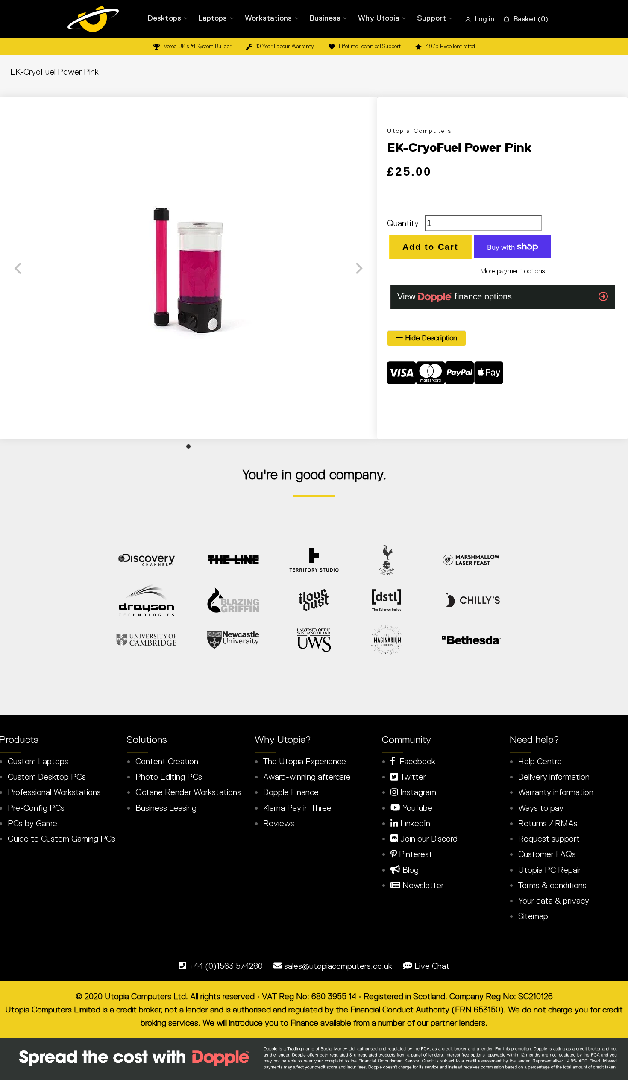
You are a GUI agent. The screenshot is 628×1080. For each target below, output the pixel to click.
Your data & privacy (553, 900)
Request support (549, 838)
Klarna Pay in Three (297, 808)
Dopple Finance (291, 792)
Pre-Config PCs (36, 808)
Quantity (403, 223)
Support (431, 18)
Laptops (213, 18)
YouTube (416, 808)
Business (325, 18)
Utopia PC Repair (549, 870)
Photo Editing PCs (168, 776)
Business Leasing (166, 808)
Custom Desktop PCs (47, 776)
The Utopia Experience (304, 761)
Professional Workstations (54, 792)
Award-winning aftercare (307, 776)
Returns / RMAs (548, 823)
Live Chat (431, 966)
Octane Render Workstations (188, 792)
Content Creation (166, 761)
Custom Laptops (38, 761)
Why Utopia (378, 18)
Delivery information (554, 776)
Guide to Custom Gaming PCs (61, 838)
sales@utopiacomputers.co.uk (338, 966)
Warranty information (555, 792)
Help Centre (540, 761)
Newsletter (422, 885)
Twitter (412, 776)
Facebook (415, 761)
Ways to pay (540, 808)
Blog (409, 870)
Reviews (278, 823)
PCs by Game (32, 823)
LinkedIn (414, 823)
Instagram (417, 792)
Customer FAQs (547, 854)
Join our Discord (428, 838)
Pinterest (414, 854)
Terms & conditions (552, 885)
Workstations (268, 18)
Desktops (164, 18)
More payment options (512, 271)
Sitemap (533, 916)
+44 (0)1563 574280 (225, 966)
